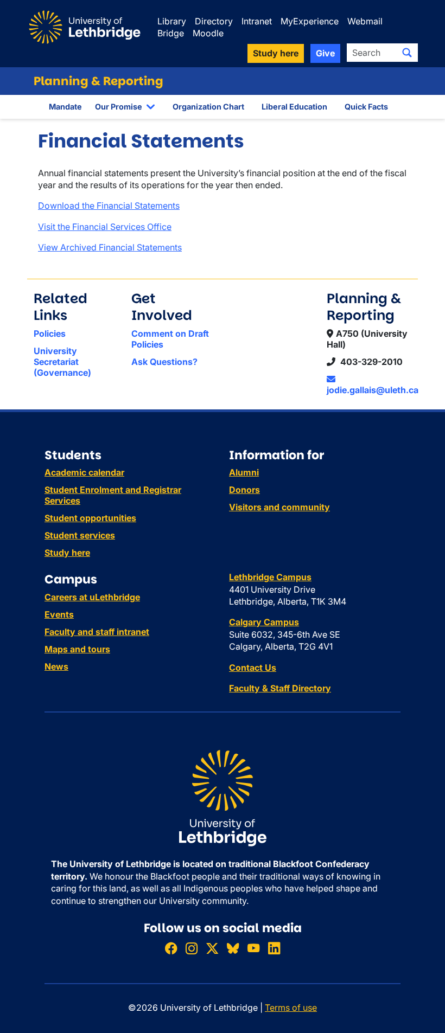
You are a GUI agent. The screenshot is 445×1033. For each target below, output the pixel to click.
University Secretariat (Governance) (62, 361)
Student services (79, 535)
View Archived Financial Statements (110, 247)
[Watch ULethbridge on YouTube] (253, 948)
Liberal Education (294, 106)
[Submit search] (407, 52)
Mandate (65, 106)
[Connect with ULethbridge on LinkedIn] (274, 948)
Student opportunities (90, 517)
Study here (67, 552)
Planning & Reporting (98, 81)
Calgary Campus (264, 622)
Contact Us (252, 667)
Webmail (365, 21)
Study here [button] (275, 53)
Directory (214, 21)
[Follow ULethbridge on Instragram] (191, 948)
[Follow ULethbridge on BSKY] (232, 948)
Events (59, 614)
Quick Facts (366, 106)
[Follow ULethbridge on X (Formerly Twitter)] (212, 948)
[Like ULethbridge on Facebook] (171, 948)
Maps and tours (77, 649)
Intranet (256, 21)
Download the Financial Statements (109, 205)
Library (171, 21)
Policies (50, 333)
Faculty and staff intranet (96, 631)
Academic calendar (84, 472)
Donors (244, 489)
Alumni (244, 472)
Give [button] (325, 53)
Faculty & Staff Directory (280, 688)
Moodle (208, 33)
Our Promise (118, 106)
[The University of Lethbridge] (222, 797)
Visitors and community (279, 507)
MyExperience (310, 21)
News (56, 666)
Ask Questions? (164, 361)
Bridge (170, 33)
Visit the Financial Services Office (104, 226)
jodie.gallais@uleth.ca (372, 389)
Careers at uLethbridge (92, 597)
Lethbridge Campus (270, 577)
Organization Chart (208, 106)
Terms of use (291, 1007)
